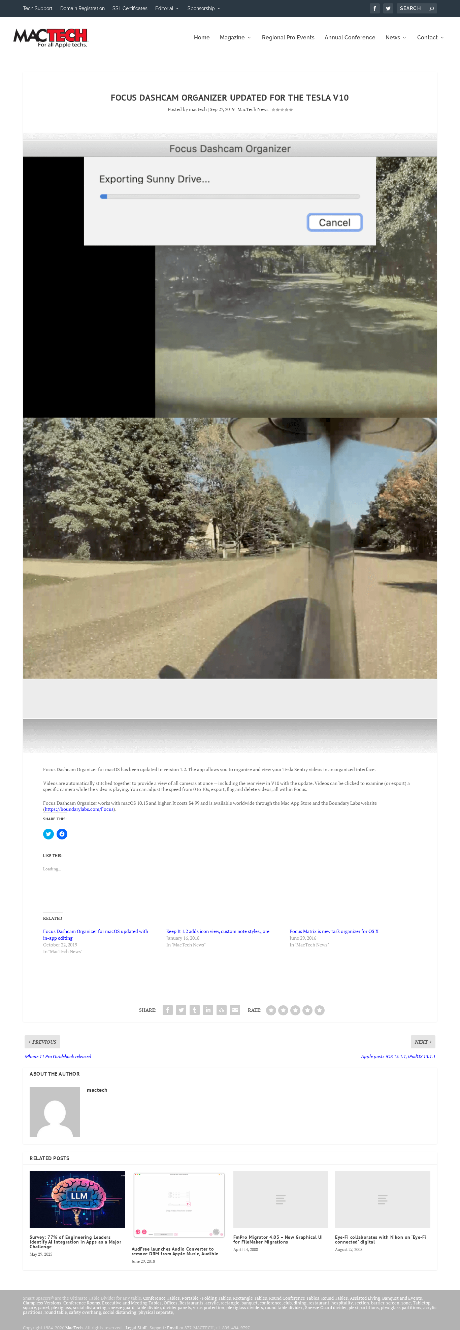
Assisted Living (365, 1298)
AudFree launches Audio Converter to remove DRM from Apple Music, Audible (175, 1251)
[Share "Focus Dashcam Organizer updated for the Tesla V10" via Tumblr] (194, 1010)
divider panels (177, 1307)
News (393, 38)
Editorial (164, 8)
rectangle (230, 1303)
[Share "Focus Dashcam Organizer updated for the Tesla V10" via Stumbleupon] (221, 1010)
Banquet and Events (402, 1298)
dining (300, 1303)
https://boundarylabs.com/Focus (79, 809)
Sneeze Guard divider (326, 1307)
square (29, 1307)
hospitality (342, 1303)
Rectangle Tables (250, 1298)
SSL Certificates (129, 8)
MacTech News (252, 109)
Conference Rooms (81, 1303)
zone (406, 1303)
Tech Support (38, 8)
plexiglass (61, 1307)
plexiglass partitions (401, 1307)
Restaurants (191, 1303)
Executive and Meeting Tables (132, 1303)
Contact (427, 38)
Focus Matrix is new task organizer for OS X (334, 931)
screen (392, 1303)
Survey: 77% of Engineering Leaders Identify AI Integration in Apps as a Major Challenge (75, 1242)
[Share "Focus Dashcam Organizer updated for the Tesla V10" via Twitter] (181, 1010)
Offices (170, 1303)
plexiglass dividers (244, 1307)
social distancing (89, 1307)
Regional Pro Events (288, 38)
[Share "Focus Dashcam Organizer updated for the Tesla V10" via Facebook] (167, 1010)
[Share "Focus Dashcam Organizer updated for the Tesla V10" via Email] (235, 1010)
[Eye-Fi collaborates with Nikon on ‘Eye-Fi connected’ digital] (382, 1199)
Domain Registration (82, 8)
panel (43, 1307)
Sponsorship (201, 8)
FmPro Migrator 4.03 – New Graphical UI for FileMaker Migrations (278, 1239)
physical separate (155, 1312)
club (288, 1303)
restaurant (318, 1303)
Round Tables (334, 1298)
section (362, 1303)
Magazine (232, 38)
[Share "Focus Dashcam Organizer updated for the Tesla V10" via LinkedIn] (208, 1010)
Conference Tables (161, 1298)
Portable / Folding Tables (206, 1298)
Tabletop (421, 1303)
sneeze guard (121, 1307)
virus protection (208, 1307)
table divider (148, 1307)
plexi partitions (364, 1307)
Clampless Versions (42, 1303)
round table (55, 1312)
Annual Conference (350, 38)
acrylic (212, 1303)
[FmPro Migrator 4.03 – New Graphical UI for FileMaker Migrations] (280, 1199)
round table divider (284, 1307)
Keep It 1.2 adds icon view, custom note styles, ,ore (217, 931)
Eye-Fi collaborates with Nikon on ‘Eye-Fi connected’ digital (380, 1239)
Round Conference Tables (294, 1298)
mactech (198, 109)
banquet (249, 1303)
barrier (377, 1303)
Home (202, 38)
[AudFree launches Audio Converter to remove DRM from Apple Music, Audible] (179, 1205)
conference (271, 1303)
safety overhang (85, 1312)
